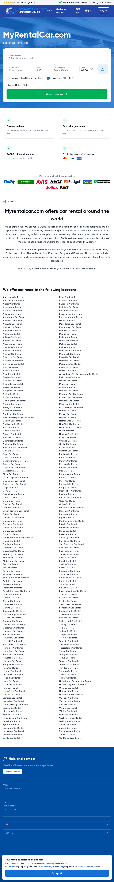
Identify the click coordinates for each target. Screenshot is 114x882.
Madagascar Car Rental (70, 327)
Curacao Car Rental (12, 504)
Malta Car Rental (67, 347)
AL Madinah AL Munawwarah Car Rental (79, 374)
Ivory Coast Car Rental (14, 691)
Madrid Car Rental (68, 334)
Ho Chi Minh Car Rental (14, 644)
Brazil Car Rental (11, 427)
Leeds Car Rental (11, 738)
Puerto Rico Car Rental (70, 490)
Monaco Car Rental (68, 390)
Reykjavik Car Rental (69, 510)
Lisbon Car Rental (68, 300)
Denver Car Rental (12, 531)
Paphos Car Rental (68, 454)
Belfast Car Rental (12, 377)
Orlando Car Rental (68, 440)
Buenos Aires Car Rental (15, 447)
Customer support (61, 10)
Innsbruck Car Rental (13, 674)
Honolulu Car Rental (13, 654)
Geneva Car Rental (12, 597)
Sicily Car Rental (11, 474)
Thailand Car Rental (69, 644)
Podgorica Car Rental (69, 474)
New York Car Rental (69, 424)
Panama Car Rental (68, 450)
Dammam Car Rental (13, 521)
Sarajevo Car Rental (69, 554)
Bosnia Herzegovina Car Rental (18, 417)
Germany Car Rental (13, 604)
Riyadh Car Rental (68, 524)
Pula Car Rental (66, 494)
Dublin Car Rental (11, 544)
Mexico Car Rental (68, 380)
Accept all (57, 873)
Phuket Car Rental (68, 467)
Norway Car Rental (68, 434)
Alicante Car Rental (12, 310)
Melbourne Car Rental (70, 377)
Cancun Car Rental (12, 464)
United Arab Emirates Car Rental (75, 681)
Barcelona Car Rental (13, 364)
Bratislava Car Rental (13, 424)
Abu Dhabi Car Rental (13, 300)
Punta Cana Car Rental (70, 497)
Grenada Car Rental (12, 621)
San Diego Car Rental (69, 541)
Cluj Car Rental (10, 487)
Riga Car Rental (67, 517)
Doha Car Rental (11, 534)
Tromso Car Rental (68, 671)
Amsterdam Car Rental (14, 317)
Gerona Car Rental (12, 607)
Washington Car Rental (70, 718)
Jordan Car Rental (12, 708)
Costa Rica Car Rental (13, 494)
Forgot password (11, 806)
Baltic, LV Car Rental (13, 357)
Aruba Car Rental (11, 334)
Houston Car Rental (12, 657)
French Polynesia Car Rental (16, 591)
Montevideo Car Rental (70, 397)
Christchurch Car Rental (14, 484)
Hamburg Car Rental (13, 631)
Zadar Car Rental (67, 724)
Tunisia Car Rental (68, 674)
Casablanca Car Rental (14, 470)
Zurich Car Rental (67, 734)
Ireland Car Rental (12, 677)
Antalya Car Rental (12, 327)
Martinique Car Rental (70, 364)
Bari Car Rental (10, 367)
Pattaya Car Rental (68, 460)
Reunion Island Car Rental (72, 507)
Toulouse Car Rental (69, 664)
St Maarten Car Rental (70, 607)
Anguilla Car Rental (12, 323)
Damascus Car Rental (13, 517)
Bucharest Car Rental (13, 440)
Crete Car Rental (11, 497)
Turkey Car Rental (68, 677)
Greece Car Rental (12, 617)
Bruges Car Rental (12, 434)
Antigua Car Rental (12, 330)
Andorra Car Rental (12, 320)
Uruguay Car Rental (68, 691)
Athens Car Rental (12, 337)
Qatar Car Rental (67, 501)
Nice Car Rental (67, 430)
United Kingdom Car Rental (72, 684)
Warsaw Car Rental (68, 714)
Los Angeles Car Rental (70, 314)
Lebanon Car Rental (12, 734)
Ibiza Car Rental (11, 668)
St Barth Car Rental (68, 594)
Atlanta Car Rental (12, 340)
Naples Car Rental (68, 417)
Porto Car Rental (67, 481)
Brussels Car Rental (12, 437)
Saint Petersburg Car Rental (73, 591)
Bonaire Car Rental (12, 410)
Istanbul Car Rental (12, 684)
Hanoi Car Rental (11, 634)
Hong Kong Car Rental (14, 651)
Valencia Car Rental (68, 697)
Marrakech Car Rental (69, 354)
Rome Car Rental (67, 531)
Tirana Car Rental (67, 651)
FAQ (49, 10)
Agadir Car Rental (11, 303)
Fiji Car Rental (10, 567)
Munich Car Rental (68, 410)
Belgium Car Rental (12, 380)
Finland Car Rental (12, 571)
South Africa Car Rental (70, 577)
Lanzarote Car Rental (13, 728)
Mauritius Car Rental (69, 367)
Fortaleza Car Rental (13, 581)
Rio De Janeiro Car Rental (72, 521)
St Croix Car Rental (68, 597)
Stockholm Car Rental (70, 611)
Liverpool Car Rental (69, 303)
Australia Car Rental (13, 347)
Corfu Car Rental (11, 490)
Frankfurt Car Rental (13, 587)
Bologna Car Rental (12, 407)
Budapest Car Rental (13, 444)
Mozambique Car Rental (71, 407)
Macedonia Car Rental (70, 323)
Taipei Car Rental (67, 627)
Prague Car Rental (68, 487)
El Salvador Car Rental (14, 561)
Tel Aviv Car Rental (68, 637)
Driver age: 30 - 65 (61, 78)
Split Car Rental (67, 584)
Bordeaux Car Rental (13, 414)
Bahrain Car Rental (12, 354)
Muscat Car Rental (68, 414)
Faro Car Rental (10, 564)
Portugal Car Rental (69, 484)
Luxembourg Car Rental (70, 317)
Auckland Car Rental (13, 344)
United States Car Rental (71, 694)
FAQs (5, 785)
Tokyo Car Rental (67, 657)
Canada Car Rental (12, 457)
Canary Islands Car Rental (15, 460)
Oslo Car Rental (67, 447)
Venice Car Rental (68, 704)
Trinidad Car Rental (68, 668)
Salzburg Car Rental (69, 537)
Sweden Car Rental (68, 617)
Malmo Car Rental (68, 344)
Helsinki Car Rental (12, 641)
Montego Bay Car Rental (71, 394)
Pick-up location (14, 55)
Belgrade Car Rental (13, 384)
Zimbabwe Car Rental (69, 731)
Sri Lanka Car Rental (69, 587)
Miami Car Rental (67, 384)
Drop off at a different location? (27, 78)
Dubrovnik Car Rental (13, 547)
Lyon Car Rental (67, 320)
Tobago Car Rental (68, 654)
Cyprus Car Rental (12, 507)
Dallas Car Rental (11, 514)
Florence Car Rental (12, 574)
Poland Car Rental (68, 477)
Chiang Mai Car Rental (14, 481)
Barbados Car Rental (13, 360)
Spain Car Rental (67, 581)
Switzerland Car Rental (70, 621)
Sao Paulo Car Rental (69, 551)
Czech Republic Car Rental (16, 510)
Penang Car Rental (68, 464)
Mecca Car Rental (67, 370)
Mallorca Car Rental (69, 340)
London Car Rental (12, 594)
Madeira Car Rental (68, 330)
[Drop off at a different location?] (8, 78)
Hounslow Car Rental (13, 637)
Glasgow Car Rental (13, 611)
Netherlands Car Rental (70, 420)
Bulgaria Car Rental (12, 450)
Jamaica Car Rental (12, 697)
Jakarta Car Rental (12, 694)
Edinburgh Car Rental (13, 554)
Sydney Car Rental (68, 624)
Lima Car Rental (67, 297)
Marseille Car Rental (69, 357)
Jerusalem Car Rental (13, 701)
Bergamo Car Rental (13, 390)
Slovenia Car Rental (69, 574)
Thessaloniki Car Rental (71, 647)
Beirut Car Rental (11, 374)
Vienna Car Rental (68, 708)
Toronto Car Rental (68, 661)
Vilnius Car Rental (68, 711)
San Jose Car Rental (69, 547)
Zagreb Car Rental (68, 728)
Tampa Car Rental (68, 634)
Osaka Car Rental (67, 444)
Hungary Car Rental (12, 661)
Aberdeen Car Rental (13, 297)
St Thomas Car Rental (70, 614)
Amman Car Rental (12, 314)
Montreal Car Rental (69, 400)
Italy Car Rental (10, 688)
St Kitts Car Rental (68, 601)
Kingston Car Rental (13, 711)
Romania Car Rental (69, 527)
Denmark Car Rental (13, 524)
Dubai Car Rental (11, 541)
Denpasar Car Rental (13, 527)
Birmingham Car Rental (14, 400)
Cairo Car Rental (11, 454)
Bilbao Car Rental (11, 397)
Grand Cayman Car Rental (15, 477)
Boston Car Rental (12, 420)
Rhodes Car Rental (68, 514)
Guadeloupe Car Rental (14, 624)
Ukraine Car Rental (68, 688)
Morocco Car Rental (69, 404)
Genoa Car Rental (11, 601)
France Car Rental (11, 584)
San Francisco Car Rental (71, 544)
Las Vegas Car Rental (13, 731)
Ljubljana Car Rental (69, 307)
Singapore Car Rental (69, 571)
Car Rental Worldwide (70, 738)
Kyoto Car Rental (11, 724)
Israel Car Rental (11, 681)
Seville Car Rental (68, 564)
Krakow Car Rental (12, 714)
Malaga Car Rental (68, 337)
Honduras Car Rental (13, 647)
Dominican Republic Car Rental (18, 537)
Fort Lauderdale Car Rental (16, 577)
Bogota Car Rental (12, 404)
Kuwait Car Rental (11, 721)
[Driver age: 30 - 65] (48, 78)
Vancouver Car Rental (69, 701)
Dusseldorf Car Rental (13, 551)
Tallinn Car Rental (68, 631)
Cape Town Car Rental (14, 467)
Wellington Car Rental (70, 721)
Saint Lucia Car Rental (70, 604)
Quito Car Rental (67, 504)
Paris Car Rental (67, 457)
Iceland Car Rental (12, 671)
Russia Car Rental (67, 534)
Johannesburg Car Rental (15, 704)
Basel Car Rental (11, 370)
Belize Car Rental (11, 387)
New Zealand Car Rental (71, 427)
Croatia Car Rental (12, 501)
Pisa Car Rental (66, 470)
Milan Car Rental (67, 387)
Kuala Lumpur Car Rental (15, 718)
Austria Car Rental (12, 350)
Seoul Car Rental (67, 561)
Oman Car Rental (67, 437)
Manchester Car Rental (70, 350)
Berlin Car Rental (11, 394)
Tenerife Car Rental (68, 641)
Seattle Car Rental (68, 557)
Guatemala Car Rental (13, 627)
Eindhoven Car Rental (13, 557)
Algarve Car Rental (12, 307)
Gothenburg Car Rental (14, 614)
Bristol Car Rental (11, 430)
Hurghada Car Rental (13, 664)
